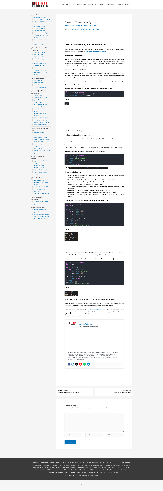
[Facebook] (69, 364)
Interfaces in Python (40, 124)
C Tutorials (53, 465)
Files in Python (38, 148)
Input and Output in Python (42, 33)
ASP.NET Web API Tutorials (41, 465)
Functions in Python (39, 52)
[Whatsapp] (84, 364)
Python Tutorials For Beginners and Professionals (84, 29)
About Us (35, 462)
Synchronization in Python (41, 189)
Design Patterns (65, 4)
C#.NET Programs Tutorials (67, 465)
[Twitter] (76, 364)
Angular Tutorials (73, 462)
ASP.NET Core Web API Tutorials (97, 472)
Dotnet (101, 4)
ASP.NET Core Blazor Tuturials (89, 462)
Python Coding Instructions (42, 19)
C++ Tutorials (50, 472)
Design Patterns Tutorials (41, 467)
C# (73, 4)
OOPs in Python (38, 95)
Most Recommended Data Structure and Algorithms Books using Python (41, 216)
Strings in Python (39, 44)
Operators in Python (40, 31)
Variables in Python (39, 26)
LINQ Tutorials (125, 467)
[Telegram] (88, 364)
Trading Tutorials (83, 470)
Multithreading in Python (41, 180)
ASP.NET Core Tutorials (107, 462)
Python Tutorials (40, 470)
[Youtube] (80, 364)
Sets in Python (38, 85)
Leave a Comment (70, 25)
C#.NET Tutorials (82, 465)
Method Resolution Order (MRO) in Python (41, 113)
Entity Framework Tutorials (98, 467)
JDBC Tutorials (94, 470)
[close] (82, 484)
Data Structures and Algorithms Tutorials (118, 465)
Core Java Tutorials (82, 467)
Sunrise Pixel (94, 476)
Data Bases (110, 4)
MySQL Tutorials (70, 472)
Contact (52, 462)
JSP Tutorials (59, 472)
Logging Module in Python (41, 170)
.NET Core (91, 4)
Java (119, 4)
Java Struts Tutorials (122, 470)
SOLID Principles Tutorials (54, 470)
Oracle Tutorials (81, 472)
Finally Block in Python (40, 137)
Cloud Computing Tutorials (96, 465)
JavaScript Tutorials (114, 467)
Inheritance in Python (40, 109)
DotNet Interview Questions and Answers (62, 467)
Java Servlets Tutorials (107, 470)
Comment (68, 412)
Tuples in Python (39, 82)
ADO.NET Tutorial (61, 462)
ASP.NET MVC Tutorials (123, 462)
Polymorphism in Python (41, 120)
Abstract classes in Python (41, 122)
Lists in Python (38, 80)
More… (127, 4)
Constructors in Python (40, 97)
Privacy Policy (44, 462)
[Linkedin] (72, 364)
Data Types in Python (40, 28)
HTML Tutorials (113, 472)
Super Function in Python (41, 118)
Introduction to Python (40, 17)
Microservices (81, 4)
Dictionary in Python (40, 87)
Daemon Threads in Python (42, 187)
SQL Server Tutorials (70, 470)
